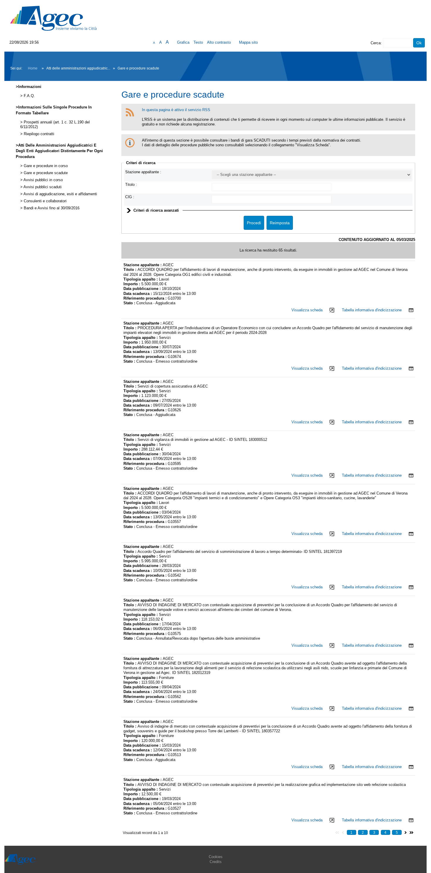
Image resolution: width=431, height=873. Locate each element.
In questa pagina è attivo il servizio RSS (176, 110)
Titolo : (131, 184)
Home (33, 68)
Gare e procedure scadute (45, 173)
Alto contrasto (219, 42)
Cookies (216, 857)
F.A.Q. (29, 96)
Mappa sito (248, 42)
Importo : (132, 284)
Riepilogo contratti (38, 134)
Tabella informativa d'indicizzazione (372, 310)
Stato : (129, 303)
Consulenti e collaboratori (45, 201)
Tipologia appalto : (141, 279)
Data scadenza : (138, 293)
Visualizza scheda (307, 310)
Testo (198, 42)
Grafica (183, 42)
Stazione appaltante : (143, 172)
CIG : (129, 197)
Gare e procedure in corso (45, 166)
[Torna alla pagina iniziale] (53, 18)
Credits (216, 862)
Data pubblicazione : (142, 288)
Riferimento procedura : (145, 298)
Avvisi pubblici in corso (43, 180)
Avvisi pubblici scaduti (42, 187)
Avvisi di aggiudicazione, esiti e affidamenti (60, 194)
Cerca (376, 43)
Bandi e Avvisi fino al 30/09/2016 (51, 208)
